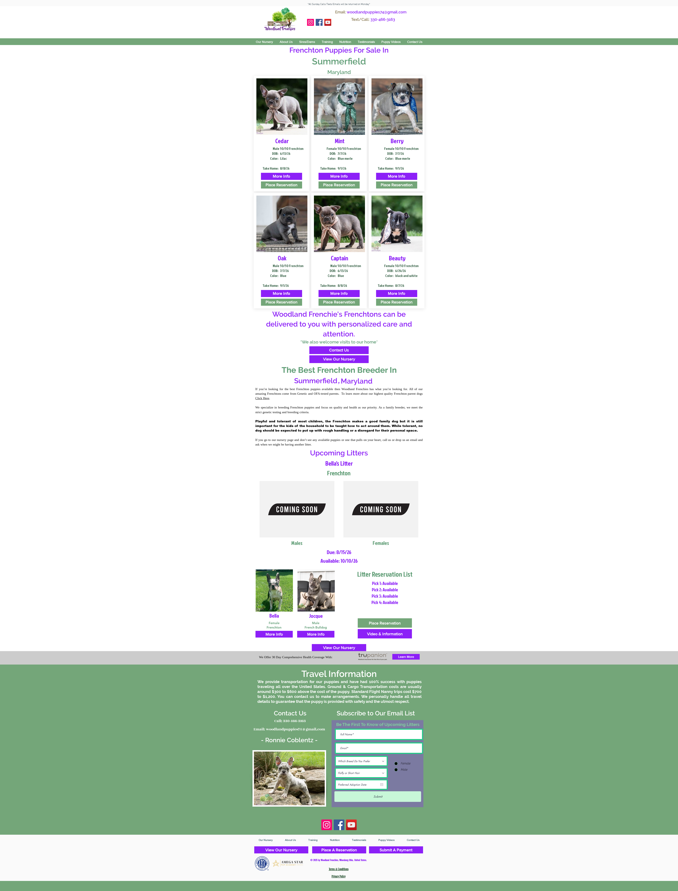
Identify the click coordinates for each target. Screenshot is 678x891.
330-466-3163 (382, 19)
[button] (281, 176)
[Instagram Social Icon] (310, 22)
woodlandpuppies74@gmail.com (376, 12)
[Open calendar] (381, 784)
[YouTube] (327, 22)
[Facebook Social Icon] (319, 22)
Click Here (262, 398)
